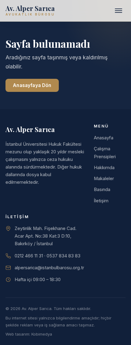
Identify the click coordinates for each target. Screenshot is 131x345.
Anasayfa (103, 138)
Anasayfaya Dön (32, 85)
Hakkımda (104, 167)
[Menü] (119, 11)
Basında (102, 189)
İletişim (101, 201)
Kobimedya (41, 334)
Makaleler (104, 178)
